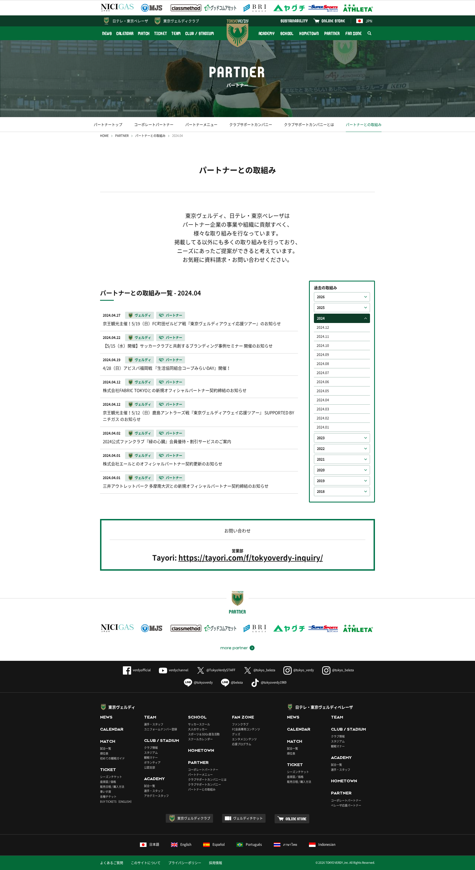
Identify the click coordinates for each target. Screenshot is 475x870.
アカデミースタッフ (156, 796)
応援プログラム (241, 744)
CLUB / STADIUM (199, 33)
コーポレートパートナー (153, 124)
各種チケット (108, 796)
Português (254, 844)
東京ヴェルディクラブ (181, 20)
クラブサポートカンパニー (250, 124)
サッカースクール (199, 724)
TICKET (160, 33)
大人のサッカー (197, 729)
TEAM (176, 33)
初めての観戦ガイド (112, 758)
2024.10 (323, 345)
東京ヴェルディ (121, 707)
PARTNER (331, 33)
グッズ (236, 734)
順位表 (104, 753)
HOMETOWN (309, 33)
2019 (321, 480)
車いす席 (105, 791)
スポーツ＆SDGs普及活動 (204, 734)
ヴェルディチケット (248, 818)
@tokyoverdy (203, 682)
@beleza (237, 682)
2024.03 (323, 409)
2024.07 (323, 372)
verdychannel (178, 670)
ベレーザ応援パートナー (346, 805)
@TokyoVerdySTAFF (220, 670)
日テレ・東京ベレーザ (130, 20)
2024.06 (323, 381)
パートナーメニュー (201, 124)
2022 (321, 448)
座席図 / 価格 (108, 782)
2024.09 (323, 354)
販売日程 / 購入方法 (112, 787)
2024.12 (323, 327)
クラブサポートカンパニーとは (309, 124)
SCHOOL (287, 33)
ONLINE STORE (333, 21)
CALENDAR (125, 33)
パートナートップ (108, 124)
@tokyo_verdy (303, 670)
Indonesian (326, 844)
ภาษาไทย (290, 844)
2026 (321, 296)
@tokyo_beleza (264, 670)
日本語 (154, 844)
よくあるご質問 (111, 862)
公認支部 (149, 767)
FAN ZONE (354, 33)
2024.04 (323, 399)
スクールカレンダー (200, 739)
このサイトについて (146, 862)
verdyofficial (142, 670)
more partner (234, 648)
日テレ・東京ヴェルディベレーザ (324, 707)
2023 (321, 437)
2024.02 (323, 418)
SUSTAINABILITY (294, 21)
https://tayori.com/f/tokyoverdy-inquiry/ (250, 557)
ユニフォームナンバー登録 (160, 729)
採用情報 (215, 862)
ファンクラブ (240, 724)
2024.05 (323, 390)
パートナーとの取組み (364, 124)
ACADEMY (267, 33)
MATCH (144, 33)
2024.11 (323, 336)
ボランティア (152, 762)
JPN (369, 20)
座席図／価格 (295, 777)
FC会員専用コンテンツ (246, 729)
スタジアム (151, 752)
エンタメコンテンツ (244, 739)
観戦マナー (151, 757)
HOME (104, 135)
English (185, 844)
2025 (321, 307)
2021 (321, 459)
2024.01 (323, 427)
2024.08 (323, 363)
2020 (321, 470)
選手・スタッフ (153, 724)
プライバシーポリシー (184, 862)
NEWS (107, 33)
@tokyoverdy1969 (273, 682)
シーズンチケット (111, 777)
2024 (321, 318)
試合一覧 (105, 748)
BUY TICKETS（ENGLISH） (116, 801)
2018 (321, 491)
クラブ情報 (151, 747)
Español (218, 844)
